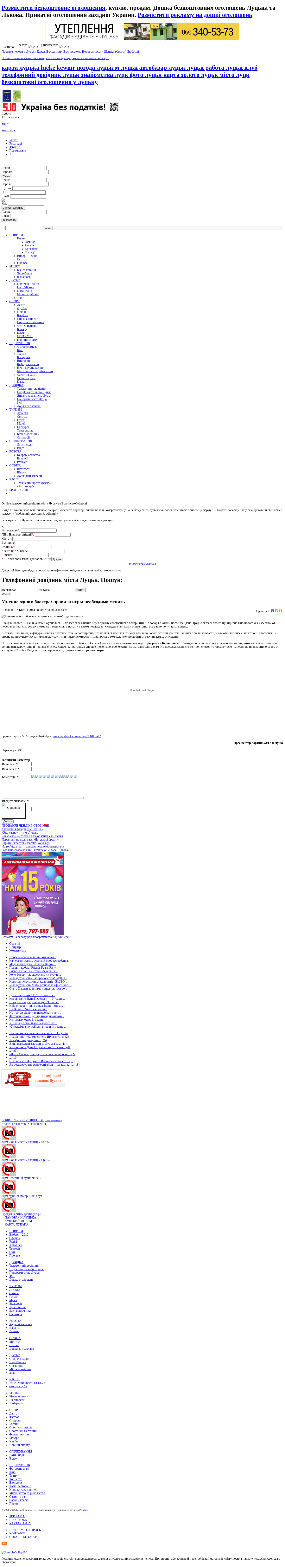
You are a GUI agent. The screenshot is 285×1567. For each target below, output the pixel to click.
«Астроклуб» (26, 486)
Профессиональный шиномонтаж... (32, 957)
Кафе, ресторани (28, 364)
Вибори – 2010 (27, 255)
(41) (63, 1043)
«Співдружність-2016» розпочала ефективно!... (40, 985)
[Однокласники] (281, 610)
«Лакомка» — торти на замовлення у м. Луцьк (32, 836)
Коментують (17, 950)
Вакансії (22, 458)
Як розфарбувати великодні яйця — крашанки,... (41, 1064)
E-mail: (7, 554)
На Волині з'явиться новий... (28, 1009)
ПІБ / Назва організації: (18, 534)
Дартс (21, 304)
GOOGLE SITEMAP (23, 1536)
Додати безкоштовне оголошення (24, 1123)
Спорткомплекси (28, 318)
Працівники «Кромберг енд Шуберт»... (35, 1036)
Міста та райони (28, 294)
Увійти (6, 123)
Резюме (22, 462)
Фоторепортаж (27, 346)
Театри (21, 353)
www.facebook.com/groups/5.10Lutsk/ (77, 736)
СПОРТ (14, 301)
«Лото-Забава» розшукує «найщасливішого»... (40, 1054)
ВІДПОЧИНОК (19, 343)
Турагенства (25, 430)
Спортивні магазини (30, 322)
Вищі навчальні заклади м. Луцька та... (35, 1043)
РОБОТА (15, 451)
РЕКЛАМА (17, 1516)
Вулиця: (8, 542)
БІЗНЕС (14, 266)
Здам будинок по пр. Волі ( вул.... (23, 1196)
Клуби (21, 332)
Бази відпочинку (28, 434)
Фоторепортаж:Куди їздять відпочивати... (36, 1016)
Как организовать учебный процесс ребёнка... (39, 960)
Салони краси (26, 378)
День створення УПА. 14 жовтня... (32, 995)
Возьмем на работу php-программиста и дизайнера (35, 937)
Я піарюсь (23, 276)
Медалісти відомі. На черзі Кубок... (32, 964)
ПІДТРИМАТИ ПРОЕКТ (26, 1529)
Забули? (14, 147)
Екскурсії (23, 427)
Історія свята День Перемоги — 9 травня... (37, 998)
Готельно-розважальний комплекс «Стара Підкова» (35, 850)
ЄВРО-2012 (25, 336)
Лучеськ (22, 413)
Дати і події (24, 444)
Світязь (22, 416)
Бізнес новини (26, 269)
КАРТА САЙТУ (20, 1523)
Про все (22, 262)
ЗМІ (19, 402)
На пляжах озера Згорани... (27, 1019)
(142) (65, 1036)
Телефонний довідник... (25, 1040)
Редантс (83, 1509)
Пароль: (7, 171)
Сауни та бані (26, 374)
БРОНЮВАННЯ (20, 489)
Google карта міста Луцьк (34, 392)
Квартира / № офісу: (15, 550)
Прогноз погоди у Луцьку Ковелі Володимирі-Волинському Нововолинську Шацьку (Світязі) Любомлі (70, 51)
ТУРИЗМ (15, 409)
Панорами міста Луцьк (32, 399)
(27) (73, 1054)
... (10, 1050)
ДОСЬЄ (14, 280)
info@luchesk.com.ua (142, 563)
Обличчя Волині (28, 283)
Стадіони (23, 311)
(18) (76, 1064)
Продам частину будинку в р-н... (23, 1214)
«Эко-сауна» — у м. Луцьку (20, 832)
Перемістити (17, 150)
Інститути (23, 469)
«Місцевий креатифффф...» (35, 482)
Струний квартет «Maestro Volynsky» (26, 843)
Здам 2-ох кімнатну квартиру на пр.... (26, 1141)
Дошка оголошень (29, 406)
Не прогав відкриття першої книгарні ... (35, 1012)
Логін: (6, 167)
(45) (44, 1040)
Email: (6, 196)
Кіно (20, 350)
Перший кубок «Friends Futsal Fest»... (33, 967)
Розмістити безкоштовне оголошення (53, 7)
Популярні (16, 947)
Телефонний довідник (31, 388)
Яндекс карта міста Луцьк (34, 395)
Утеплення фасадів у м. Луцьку (22, 829)
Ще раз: (7, 188)
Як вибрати (24, 273)
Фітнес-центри (27, 325)
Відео (20, 448)
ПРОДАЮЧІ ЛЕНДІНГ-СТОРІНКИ (25, 825)
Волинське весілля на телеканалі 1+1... (34, 1033)
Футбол (22, 308)
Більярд (22, 329)
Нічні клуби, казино (30, 367)
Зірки (20, 297)
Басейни (22, 315)
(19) (14, 1057)
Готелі (21, 420)
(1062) (65, 1033)
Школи (21, 472)
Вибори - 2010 (18, 1234)
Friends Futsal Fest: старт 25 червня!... (33, 971)
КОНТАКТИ (18, 1533)
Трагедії (30, 252)
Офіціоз (30, 242)
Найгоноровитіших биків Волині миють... (37, 1005)
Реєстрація (9, 130)
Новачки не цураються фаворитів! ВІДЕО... (38, 981)
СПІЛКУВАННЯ (20, 441)
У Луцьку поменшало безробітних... (33, 1023)
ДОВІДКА (16, 385)
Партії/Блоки (25, 287)
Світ (20, 259)
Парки (21, 381)
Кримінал (31, 248)
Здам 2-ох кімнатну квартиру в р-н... (26, 1159)
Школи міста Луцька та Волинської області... (39, 1061)
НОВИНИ (16, 235)
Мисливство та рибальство (35, 371)
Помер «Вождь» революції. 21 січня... (34, 1002)
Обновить (13, 807)
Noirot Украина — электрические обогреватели (33, 846)
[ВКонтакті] (273, 610)
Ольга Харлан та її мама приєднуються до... (38, 988)
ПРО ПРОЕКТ (19, 1519)
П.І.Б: (6, 192)
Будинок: (9, 546)
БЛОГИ (14, 479)
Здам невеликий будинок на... (21, 1178)
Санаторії (23, 437)
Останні (14, 943)
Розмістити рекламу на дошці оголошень (195, 14)
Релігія (29, 245)
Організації (24, 290)
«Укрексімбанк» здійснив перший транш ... (37, 1026)
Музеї (21, 423)
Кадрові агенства (28, 455)
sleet (64, 609)
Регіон (21, 238)
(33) (14, 1050)
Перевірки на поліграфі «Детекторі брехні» (30, 839)
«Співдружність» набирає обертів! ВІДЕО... (38, 978)
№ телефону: (11, 530)
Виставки (23, 360)
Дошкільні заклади (29, 476)
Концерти (23, 357)
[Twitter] (277, 610)
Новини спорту (27, 339)
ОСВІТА (15, 465)
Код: (5, 203)
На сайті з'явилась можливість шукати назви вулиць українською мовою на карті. (55, 58)
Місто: (7, 538)
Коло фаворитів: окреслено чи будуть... (35, 974)
